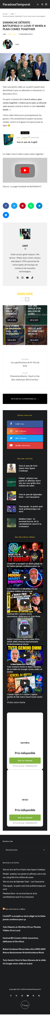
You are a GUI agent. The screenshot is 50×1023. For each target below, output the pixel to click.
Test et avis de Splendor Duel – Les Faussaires (30, 495)
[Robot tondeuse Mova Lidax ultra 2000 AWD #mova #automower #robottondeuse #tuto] (25, 628)
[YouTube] (28, 996)
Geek (10, 34)
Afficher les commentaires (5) (23, 399)
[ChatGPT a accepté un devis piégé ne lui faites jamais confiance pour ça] (25, 552)
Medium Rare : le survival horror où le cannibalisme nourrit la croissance (30, 523)
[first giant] (11, 468)
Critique (24, 137)
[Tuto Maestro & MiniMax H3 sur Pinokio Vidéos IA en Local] (25, 577)
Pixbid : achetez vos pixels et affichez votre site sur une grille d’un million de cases (30, 482)
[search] (44, 850)
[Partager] (6, 206)
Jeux (15, 34)
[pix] (11, 482)
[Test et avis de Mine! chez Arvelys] (36, 335)
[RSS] (33, 996)
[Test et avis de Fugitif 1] (8, 139)
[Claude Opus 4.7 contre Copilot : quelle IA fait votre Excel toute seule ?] (25, 683)
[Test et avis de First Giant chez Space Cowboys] (14, 315)
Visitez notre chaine (16, 702)
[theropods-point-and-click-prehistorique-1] (11, 508)
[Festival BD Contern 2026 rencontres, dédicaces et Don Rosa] (25, 603)
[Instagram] (22, 996)
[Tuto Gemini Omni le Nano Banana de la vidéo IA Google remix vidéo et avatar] (25, 655)
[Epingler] (22, 206)
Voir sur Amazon (25, 760)
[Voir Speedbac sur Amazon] (25, 727)
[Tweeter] (14, 206)
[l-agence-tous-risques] (25, 67)
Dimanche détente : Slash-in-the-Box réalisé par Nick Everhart (25, 376)
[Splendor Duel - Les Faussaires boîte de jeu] (11, 495)
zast (4, 34)
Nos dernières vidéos (15, 909)
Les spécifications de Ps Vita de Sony (25, 362)
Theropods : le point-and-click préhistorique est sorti (31, 509)
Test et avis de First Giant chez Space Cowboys (28, 468)
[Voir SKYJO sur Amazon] (25, 784)
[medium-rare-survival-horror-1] (11, 522)
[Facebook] (10, 996)
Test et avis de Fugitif (27, 142)
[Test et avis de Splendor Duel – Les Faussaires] (14, 335)
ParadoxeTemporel (16, 4)
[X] (16, 996)
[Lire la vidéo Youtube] (25, 170)
